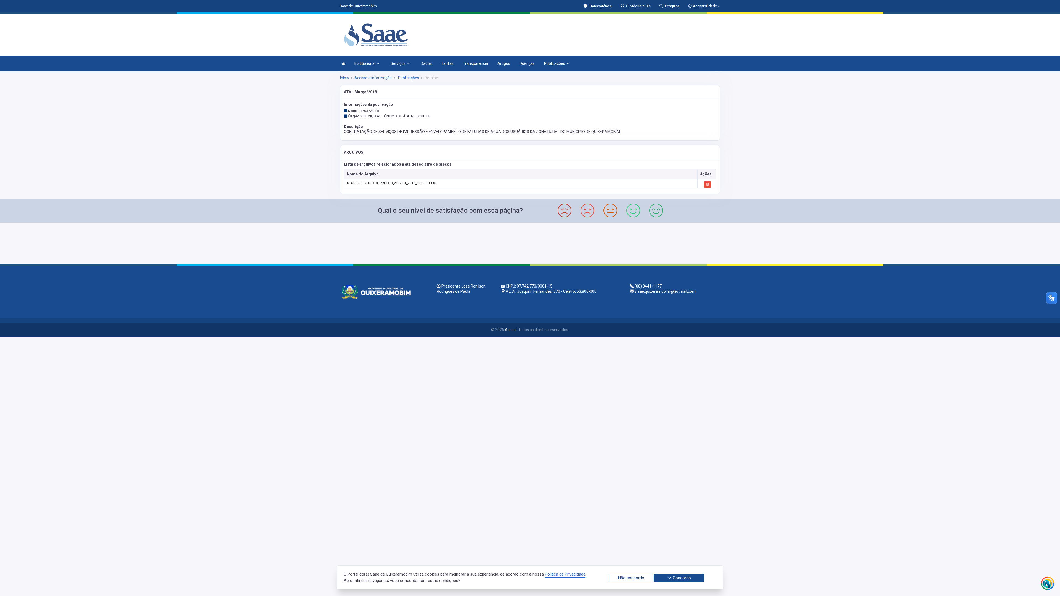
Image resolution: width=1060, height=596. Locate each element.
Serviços (398, 63)
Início (344, 78)
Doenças (527, 63)
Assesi (510, 330)
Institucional (364, 63)
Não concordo (631, 577)
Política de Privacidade (565, 574)
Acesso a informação (373, 78)
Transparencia (475, 63)
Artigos (503, 63)
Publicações (554, 63)
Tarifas (447, 63)
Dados (426, 63)
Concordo (681, 577)
